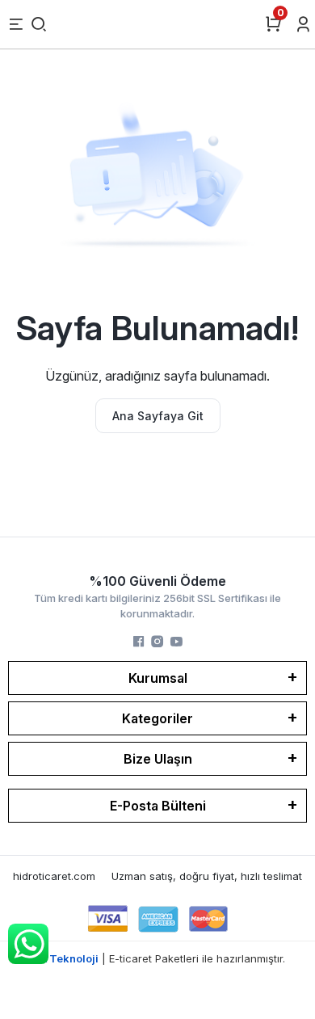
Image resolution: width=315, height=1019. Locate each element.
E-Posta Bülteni (158, 806)
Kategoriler (157, 718)
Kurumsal (157, 678)
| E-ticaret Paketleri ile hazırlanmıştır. (158, 958)
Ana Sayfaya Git (158, 416)
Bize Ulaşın (158, 759)
